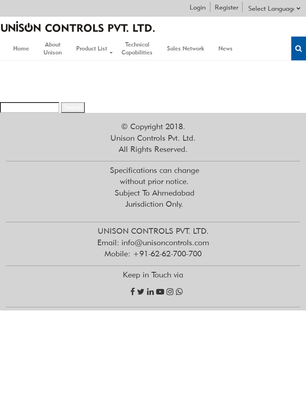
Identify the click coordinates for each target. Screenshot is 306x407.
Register (226, 7)
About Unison (52, 48)
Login (198, 7)
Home (21, 48)
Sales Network (185, 48)
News (225, 48)
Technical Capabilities (137, 48)
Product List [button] (91, 48)
